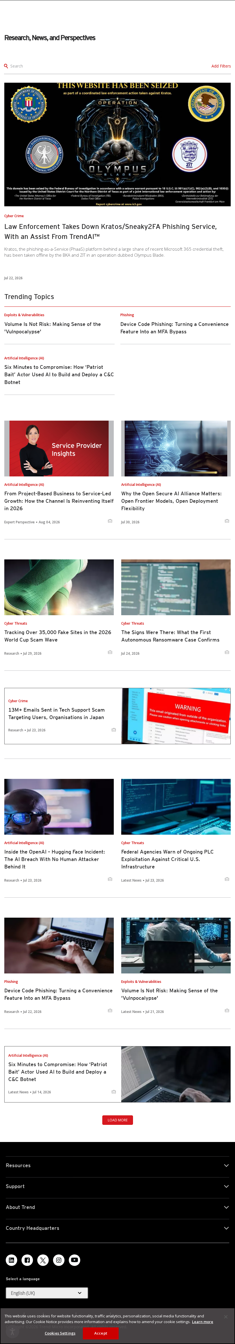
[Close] (226, 1317)
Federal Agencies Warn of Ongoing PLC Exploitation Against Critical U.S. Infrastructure (167, 859)
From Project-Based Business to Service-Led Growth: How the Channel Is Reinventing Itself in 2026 (59, 500)
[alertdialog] (117, 1326)
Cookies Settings (60, 1333)
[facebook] (27, 1260)
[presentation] (117, 144)
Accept (100, 1333)
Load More (118, 1120)
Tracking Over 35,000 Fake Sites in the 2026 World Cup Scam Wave (57, 636)
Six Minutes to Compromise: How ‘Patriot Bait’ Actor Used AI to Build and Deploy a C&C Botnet (59, 374)
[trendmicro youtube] (74, 1260)
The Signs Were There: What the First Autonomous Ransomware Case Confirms (170, 636)
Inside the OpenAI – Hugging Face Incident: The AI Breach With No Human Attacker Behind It (54, 859)
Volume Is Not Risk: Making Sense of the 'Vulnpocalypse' (169, 994)
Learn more (202, 1321)
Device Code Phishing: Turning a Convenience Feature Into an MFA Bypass (58, 994)
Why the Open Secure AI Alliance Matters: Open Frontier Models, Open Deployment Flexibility (171, 500)
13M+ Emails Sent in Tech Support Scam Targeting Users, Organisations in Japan (56, 713)
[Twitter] (43, 1260)
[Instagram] (58, 1260)
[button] (47, 1293)
